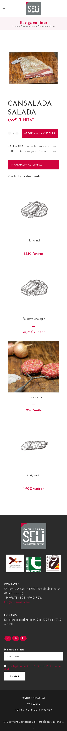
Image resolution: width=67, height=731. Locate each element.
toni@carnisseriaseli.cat (17, 602)
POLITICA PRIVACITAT (33, 698)
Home (15, 26)
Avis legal (33, 704)
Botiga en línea (28, 26)
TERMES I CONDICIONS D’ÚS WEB (33, 710)
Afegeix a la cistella (39, 133)
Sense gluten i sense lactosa (40, 151)
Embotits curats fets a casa (41, 146)
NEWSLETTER (14, 649)
